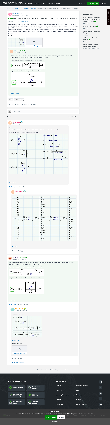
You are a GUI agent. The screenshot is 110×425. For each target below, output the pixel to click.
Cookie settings (54, 370)
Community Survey (108, 17)
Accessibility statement (66, 370)
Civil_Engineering (19, 100)
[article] (43, 154)
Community (15, 9)
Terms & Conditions (43, 370)
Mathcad (26, 9)
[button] (93, 3)
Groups (43, 3)
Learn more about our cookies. (85, 414)
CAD (21, 9)
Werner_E (16, 50)
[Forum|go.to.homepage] (13, 3)
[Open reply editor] (43, 111)
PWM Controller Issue (89, 26)
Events (37, 3)
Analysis (85, 35)
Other (10, 100)
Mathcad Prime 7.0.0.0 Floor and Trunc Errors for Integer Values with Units (91, 19)
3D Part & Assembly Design (91, 48)
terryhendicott (19, 308)
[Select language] (84, 3)
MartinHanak (16, 122)
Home (8, 9)
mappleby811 (16, 13)
